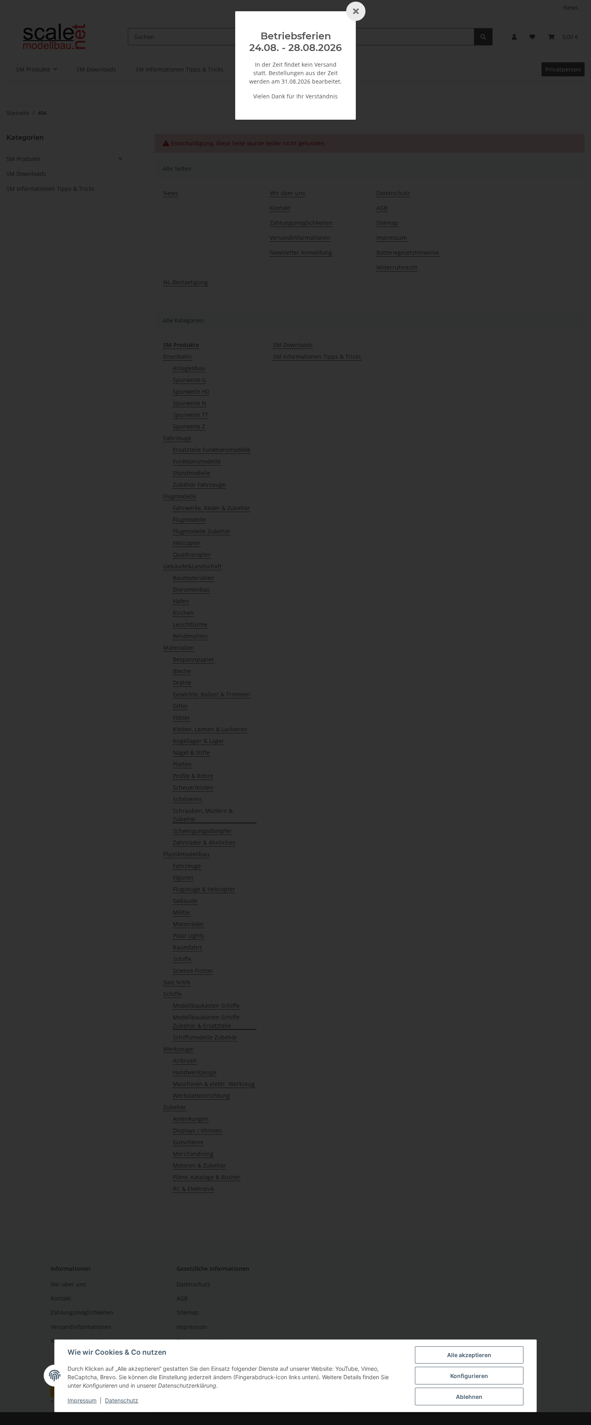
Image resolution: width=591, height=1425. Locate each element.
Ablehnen (469, 1396)
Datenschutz (121, 1400)
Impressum (82, 1400)
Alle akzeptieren (469, 1355)
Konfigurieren (469, 1375)
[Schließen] (355, 11)
